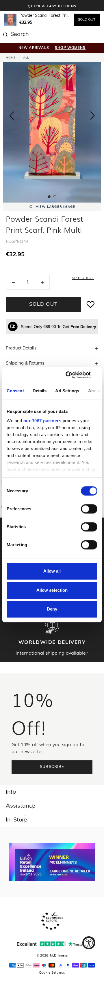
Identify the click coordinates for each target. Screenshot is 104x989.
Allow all (52, 571)
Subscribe (52, 767)
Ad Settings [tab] (67, 390)
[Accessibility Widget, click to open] (88, 942)
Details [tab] (40, 390)
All (26, 57)
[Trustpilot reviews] (52, 944)
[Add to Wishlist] (90, 304)
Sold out (43, 304)
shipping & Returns (25, 363)
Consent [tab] (15, 390)
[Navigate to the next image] (92, 116)
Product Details (21, 348)
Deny (52, 608)
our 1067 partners (42, 420)
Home (11, 57)
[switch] (89, 508)
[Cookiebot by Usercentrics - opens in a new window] (73, 375)
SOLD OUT (86, 19)
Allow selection (52, 590)
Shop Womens (70, 48)
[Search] (5, 34)
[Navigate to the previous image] (11, 114)
